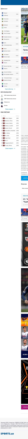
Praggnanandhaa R (8, 143)
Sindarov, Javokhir (8, 125)
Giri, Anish (6, 135)
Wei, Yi (5, 140)
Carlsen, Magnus (7, 118)
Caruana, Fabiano (8, 123)
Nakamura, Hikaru (8, 120)
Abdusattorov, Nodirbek (9, 130)
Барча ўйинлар (9, 89)
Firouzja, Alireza (7, 145)
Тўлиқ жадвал (9, 109)
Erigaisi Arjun (6, 138)
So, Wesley (6, 133)
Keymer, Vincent (7, 128)
